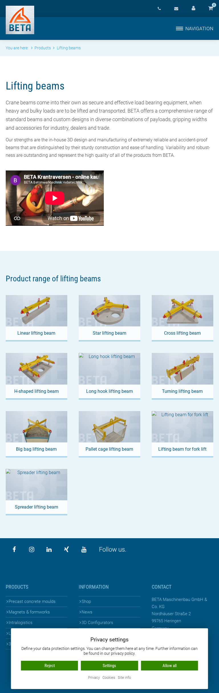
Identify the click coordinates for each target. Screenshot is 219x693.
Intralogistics (21, 622)
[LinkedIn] (49, 549)
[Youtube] (83, 549)
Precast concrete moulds (32, 601)
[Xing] (66, 549)
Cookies (108, 678)
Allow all (170, 665)
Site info (124, 678)
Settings (109, 665)
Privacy (94, 678)
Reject (49, 665)
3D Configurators (97, 622)
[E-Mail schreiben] (176, 8)
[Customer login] (193, 8)
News (87, 612)
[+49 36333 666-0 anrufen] (159, 8)
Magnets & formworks (29, 612)
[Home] (20, 20)
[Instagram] (31, 549)
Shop (86, 601)
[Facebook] (14, 549)
